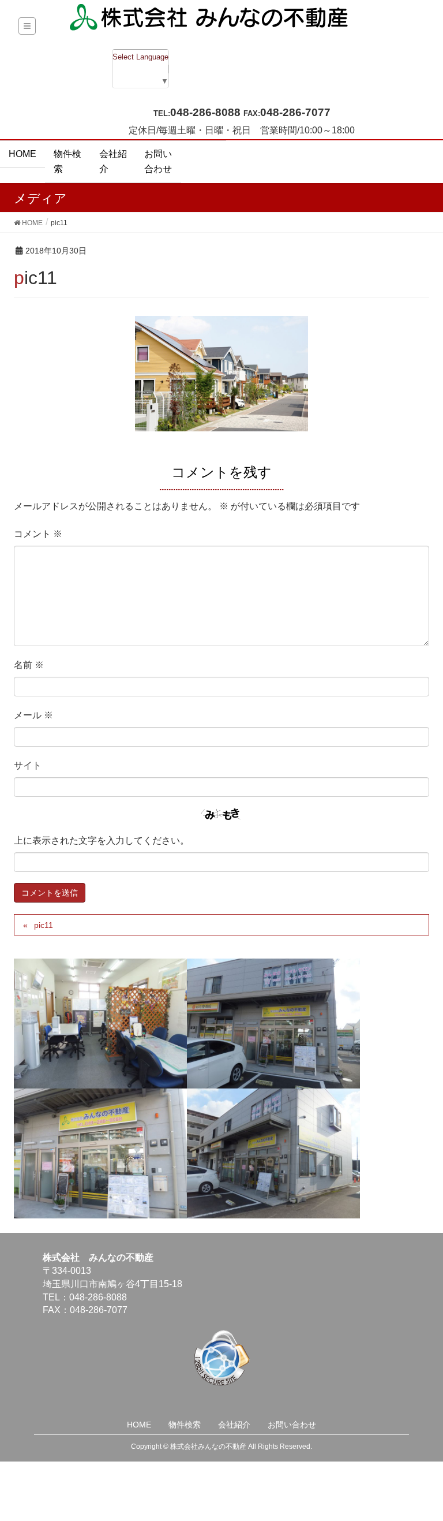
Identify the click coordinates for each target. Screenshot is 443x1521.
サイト (28, 765)
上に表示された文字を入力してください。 (101, 840)
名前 (29, 665)
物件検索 (184, 1424)
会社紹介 (234, 1424)
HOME (139, 1424)
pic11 (43, 925)
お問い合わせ (292, 1424)
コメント (38, 534)
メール (33, 715)
